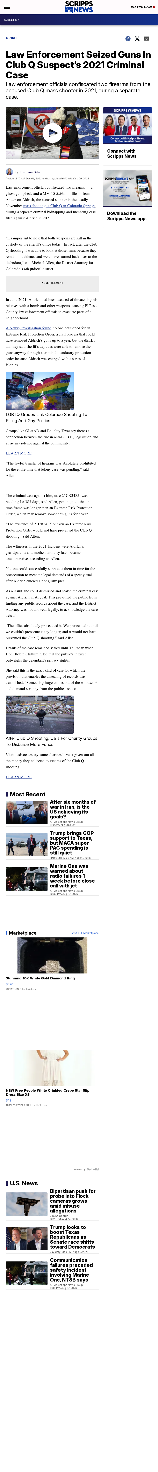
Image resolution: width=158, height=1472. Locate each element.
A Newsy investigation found (28, 327)
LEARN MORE (19, 453)
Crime (12, 38)
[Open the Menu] (7, 7)
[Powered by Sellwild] (93, 1169)
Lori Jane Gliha (30, 172)
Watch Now (142, 7)
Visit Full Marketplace (85, 932)
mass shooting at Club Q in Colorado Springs (59, 205)
